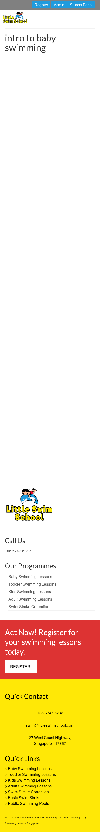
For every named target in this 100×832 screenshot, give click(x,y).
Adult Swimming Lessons (30, 786)
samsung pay (75, 472)
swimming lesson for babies (24, 252)
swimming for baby (73, 246)
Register (41, 5)
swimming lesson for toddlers (66, 258)
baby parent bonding (45, 233)
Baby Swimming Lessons (30, 768)
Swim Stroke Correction (28, 791)
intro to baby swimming (63, 239)
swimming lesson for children (57, 252)
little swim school (57, 472)
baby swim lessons (68, 233)
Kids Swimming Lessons (29, 780)
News (70, 188)
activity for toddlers (21, 233)
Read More (77, 221)
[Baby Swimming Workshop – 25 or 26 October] (50, 324)
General (61, 188)
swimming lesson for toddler (33, 258)
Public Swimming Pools (28, 803)
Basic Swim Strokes (25, 797)
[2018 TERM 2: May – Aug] (50, 113)
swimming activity (52, 246)
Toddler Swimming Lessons (32, 774)
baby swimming (66, 465)
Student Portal (81, 5)
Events (60, 409)
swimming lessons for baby (34, 265)
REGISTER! (20, 666)
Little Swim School (27, 188)
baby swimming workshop (35, 239)
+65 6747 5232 (18, 550)
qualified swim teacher (29, 246)
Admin (59, 5)
